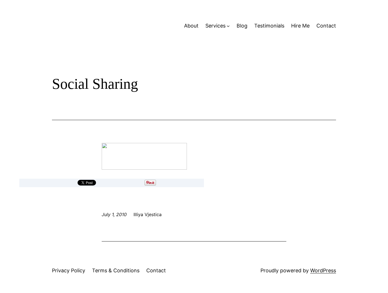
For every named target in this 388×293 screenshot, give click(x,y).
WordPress (323, 270)
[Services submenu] (228, 26)
